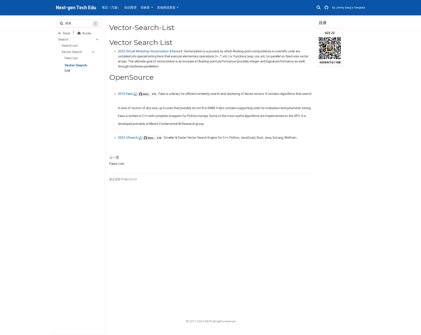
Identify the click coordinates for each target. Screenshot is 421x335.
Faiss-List (71, 58)
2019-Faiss (126, 94)
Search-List (70, 46)
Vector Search (72, 52)
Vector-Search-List (76, 68)
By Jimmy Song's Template (348, 7)
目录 (323, 22)
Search (63, 39)
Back (66, 33)
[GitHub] (326, 7)
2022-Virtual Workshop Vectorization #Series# (150, 51)
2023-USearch (128, 137)
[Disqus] (210, 246)
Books (86, 33)
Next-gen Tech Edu (76, 7)
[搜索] (319, 7)
